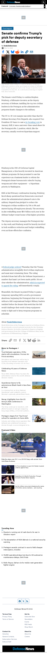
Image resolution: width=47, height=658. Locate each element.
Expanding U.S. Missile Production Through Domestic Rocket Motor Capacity (28, 477)
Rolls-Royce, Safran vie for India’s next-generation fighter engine (23, 563)
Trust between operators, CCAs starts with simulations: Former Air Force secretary (15, 354)
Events (27, 622)
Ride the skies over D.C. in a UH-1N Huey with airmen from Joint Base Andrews (22, 460)
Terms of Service (8, 619)
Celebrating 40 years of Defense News (14, 369)
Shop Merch (29, 627)
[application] (23, 445)
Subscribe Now (30, 616)
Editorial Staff (6, 642)
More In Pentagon (9, 348)
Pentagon (7, 28)
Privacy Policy (7, 616)
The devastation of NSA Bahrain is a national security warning (24, 540)
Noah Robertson (10, 46)
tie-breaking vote (32, 122)
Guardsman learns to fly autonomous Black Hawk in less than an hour (16, 385)
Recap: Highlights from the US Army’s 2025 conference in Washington (13, 401)
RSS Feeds (28, 624)
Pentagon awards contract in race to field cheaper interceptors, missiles (23, 548)
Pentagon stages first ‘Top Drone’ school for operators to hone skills (15, 417)
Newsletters (28, 619)
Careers (27, 636)
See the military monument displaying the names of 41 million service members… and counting (29, 487)
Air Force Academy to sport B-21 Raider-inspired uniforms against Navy (29, 467)
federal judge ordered (12, 267)
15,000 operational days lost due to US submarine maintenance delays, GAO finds (23, 556)
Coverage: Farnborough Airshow (19, 6)
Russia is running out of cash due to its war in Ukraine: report (21, 533)
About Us (28, 634)
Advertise (5, 634)
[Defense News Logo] (13, 2)
